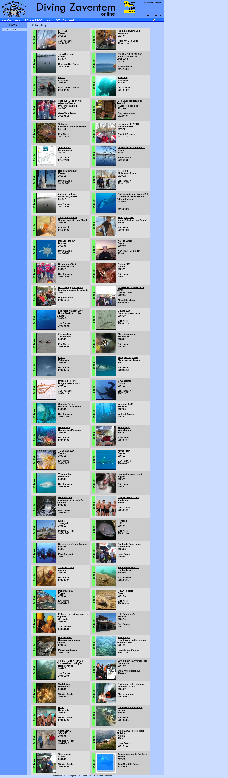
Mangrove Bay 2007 (128, 357)
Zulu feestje (124, 427)
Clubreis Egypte (66, 404)
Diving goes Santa (67, 264)
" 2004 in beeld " (126, 591)
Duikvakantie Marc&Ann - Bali (133, 194)
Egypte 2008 (124, 311)
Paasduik (122, 77)
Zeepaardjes (64, 334)
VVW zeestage (125, 381)
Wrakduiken (64, 427)
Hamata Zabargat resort (130, 474)
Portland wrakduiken (128, 567)
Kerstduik (123, 171)
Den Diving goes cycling (70, 287)
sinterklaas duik (66, 54)
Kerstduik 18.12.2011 (128, 124)
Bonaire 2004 (65, 637)
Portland (122, 521)
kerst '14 (62, 31)
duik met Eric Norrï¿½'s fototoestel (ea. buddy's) (70, 662)
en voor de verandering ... (131, 147)
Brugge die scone (67, 381)
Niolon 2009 (124, 264)
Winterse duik (65, 497)
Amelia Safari (125, 241)
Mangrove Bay (65, 591)
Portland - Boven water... (130, 544)
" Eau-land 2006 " (67, 451)
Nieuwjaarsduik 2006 (128, 497)
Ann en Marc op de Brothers (132, 754)
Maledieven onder (127, 334)
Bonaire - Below (66, 241)
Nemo (61, 707)
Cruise (61, 357)
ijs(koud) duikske (67, 194)
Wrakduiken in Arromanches (132, 661)
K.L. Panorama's (126, 614)
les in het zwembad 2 (129, 31)
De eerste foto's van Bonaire (72, 544)
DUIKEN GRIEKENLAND (130, 54)
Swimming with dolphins (131, 684)
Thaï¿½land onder (67, 217)
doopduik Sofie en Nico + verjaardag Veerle (71, 102)
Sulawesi (63, 124)
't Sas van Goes (66, 567)
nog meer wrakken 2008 (70, 311)
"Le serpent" (64, 147)
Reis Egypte (124, 637)
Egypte (61, 521)
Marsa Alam (124, 451)
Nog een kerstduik (67, 171)
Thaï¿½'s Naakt (126, 217)
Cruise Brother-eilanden (130, 707)
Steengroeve (64, 754)
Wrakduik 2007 (125, 404)
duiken (61, 77)
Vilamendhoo (65, 474)
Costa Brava (64, 731)
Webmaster (57, 776)
